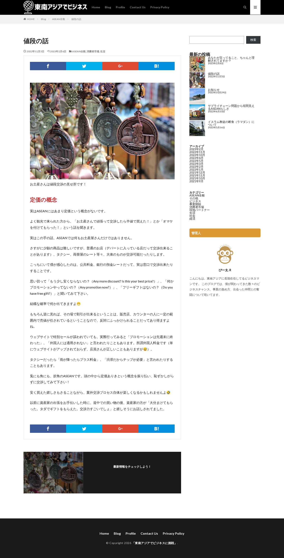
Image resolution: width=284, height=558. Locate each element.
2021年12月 (197, 172)
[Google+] (120, 66)
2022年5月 (196, 160)
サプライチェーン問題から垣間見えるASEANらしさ (231, 107)
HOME (31, 19)
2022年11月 (197, 152)
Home (96, 7)
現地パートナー (199, 210)
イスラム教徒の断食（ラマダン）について (231, 123)
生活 (102, 51)
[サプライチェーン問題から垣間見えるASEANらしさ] (197, 112)
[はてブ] (156, 66)
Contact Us (138, 7)
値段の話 (76, 19)
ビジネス (195, 201)
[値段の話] (197, 80)
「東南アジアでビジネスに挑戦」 (154, 543)
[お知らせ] (197, 96)
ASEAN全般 (58, 19)
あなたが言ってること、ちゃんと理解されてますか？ (231, 59)
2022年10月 (197, 155)
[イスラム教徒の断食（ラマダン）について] (197, 128)
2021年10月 (197, 178)
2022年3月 (196, 163)
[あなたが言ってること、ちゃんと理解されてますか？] (197, 64)
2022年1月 (196, 169)
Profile (120, 7)
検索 (253, 39)
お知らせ (214, 89)
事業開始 (195, 204)
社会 (192, 215)
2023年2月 (196, 149)
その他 (193, 198)
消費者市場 (93, 51)
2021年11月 (197, 175)
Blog (108, 7)
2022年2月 (196, 166)
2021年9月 (196, 181)
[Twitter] (84, 66)
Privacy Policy (159, 7)
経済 (192, 218)
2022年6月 (196, 158)
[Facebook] (48, 66)
